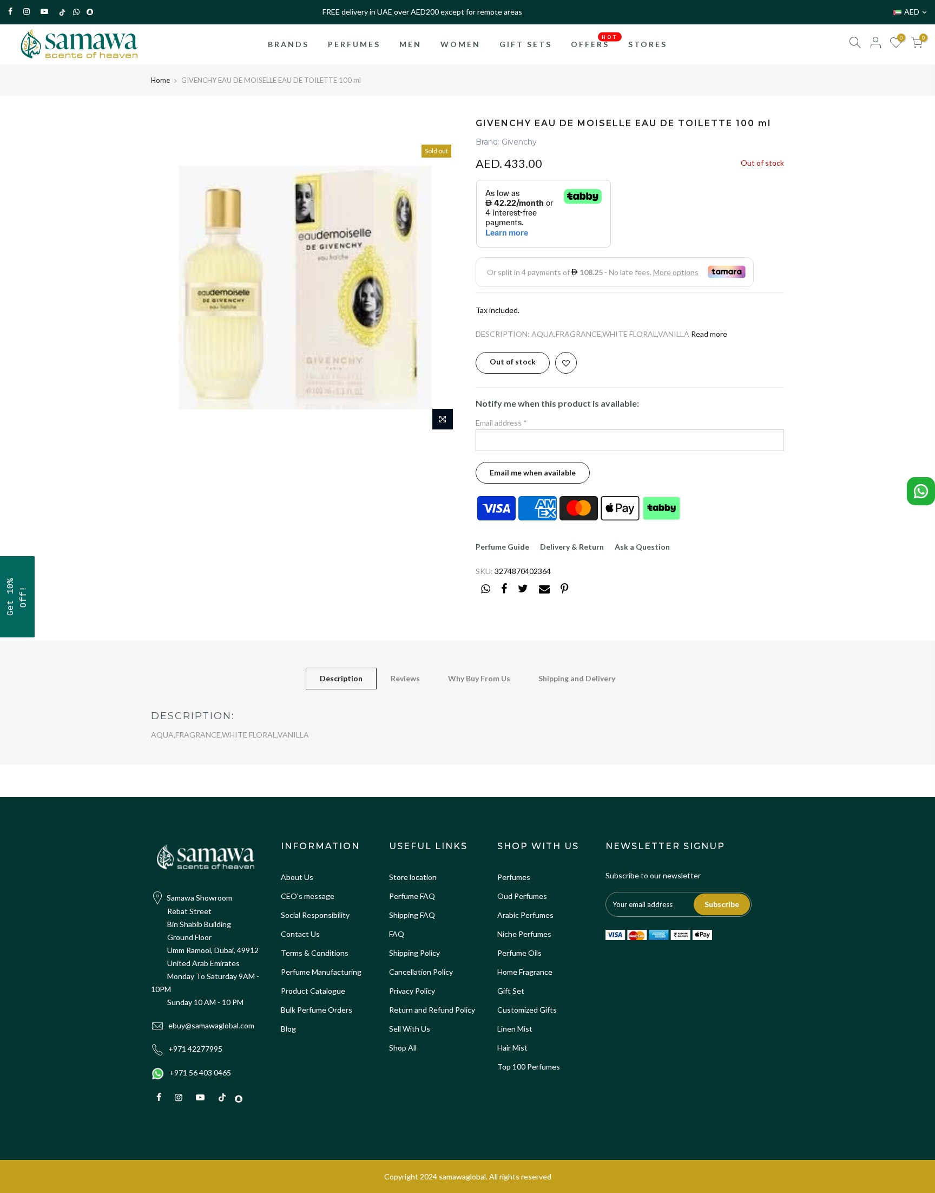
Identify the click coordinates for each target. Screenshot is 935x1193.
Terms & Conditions (314, 952)
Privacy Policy (412, 990)
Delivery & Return (572, 546)
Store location (413, 877)
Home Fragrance (524, 971)
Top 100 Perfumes (528, 1066)
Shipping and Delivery (576, 678)
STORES (647, 44)
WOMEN (460, 44)
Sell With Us (409, 1028)
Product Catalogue (313, 990)
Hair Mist (512, 1047)
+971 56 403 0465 (200, 1072)
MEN (410, 44)
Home (160, 80)
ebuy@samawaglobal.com (211, 1025)
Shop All (403, 1047)
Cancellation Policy (421, 971)
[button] (17, 596)
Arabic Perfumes (525, 915)
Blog (288, 1028)
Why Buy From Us (479, 678)
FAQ (396, 933)
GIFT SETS (525, 44)
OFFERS (594, 41)
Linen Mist (514, 1028)
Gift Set (510, 990)
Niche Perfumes (524, 933)
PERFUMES (354, 44)
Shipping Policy (414, 952)
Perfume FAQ (412, 896)
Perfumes (513, 877)
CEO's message (307, 896)
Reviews (405, 678)
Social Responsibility (315, 915)
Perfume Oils (519, 952)
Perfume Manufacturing (321, 971)
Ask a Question (642, 546)
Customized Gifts (527, 1009)
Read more (709, 333)
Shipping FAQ (412, 915)
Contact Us (300, 933)
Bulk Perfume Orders (316, 1009)
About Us (297, 877)
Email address (501, 422)
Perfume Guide (502, 546)
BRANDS (288, 44)
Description (341, 678)
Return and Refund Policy (432, 1009)
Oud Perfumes (522, 896)
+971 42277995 (195, 1048)
